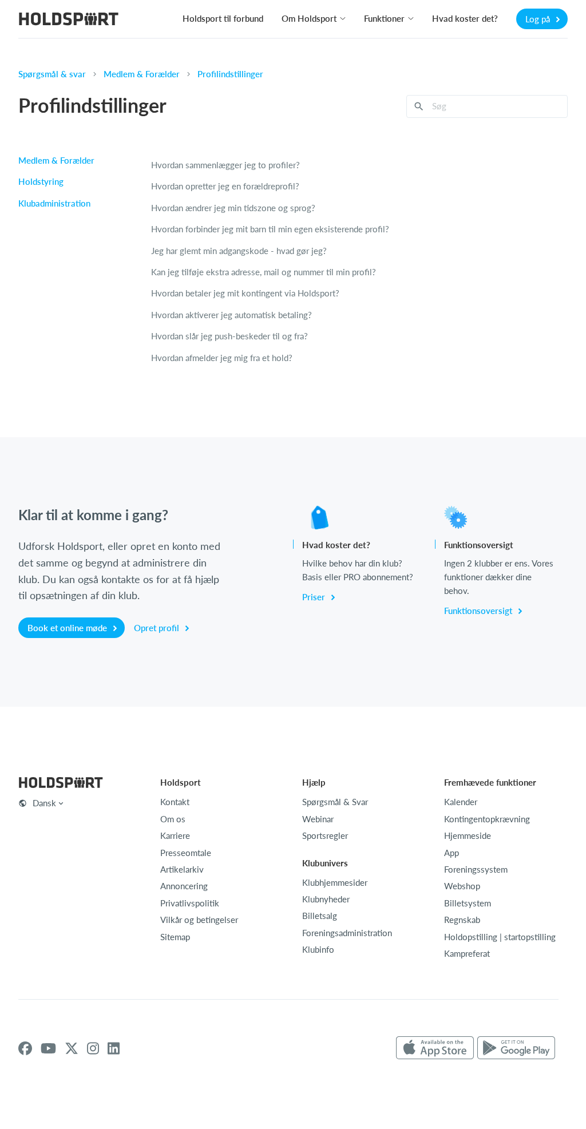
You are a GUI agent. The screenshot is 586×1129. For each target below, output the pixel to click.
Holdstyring (41, 181)
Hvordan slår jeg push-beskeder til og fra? (229, 336)
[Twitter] (71, 1048)
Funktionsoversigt (479, 610)
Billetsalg (319, 915)
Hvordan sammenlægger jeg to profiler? (225, 165)
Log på (538, 19)
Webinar (318, 819)
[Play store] (516, 1048)
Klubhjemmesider (334, 882)
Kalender (460, 802)
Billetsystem (467, 903)
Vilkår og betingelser (199, 919)
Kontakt (174, 802)
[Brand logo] (68, 20)
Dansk (44, 803)
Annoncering (184, 886)
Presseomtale (185, 852)
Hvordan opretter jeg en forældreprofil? (225, 186)
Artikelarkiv (182, 869)
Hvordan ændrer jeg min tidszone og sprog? (233, 208)
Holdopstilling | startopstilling (500, 937)
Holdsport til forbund (223, 18)
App (451, 852)
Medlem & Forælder (142, 74)
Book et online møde (68, 628)
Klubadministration (54, 203)
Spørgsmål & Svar (335, 802)
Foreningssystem (476, 869)
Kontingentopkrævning (487, 819)
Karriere (175, 835)
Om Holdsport (309, 18)
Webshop (462, 886)
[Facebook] (25, 1048)
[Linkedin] (114, 1048)
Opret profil (157, 628)
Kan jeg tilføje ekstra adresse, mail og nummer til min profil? (263, 272)
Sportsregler (325, 835)
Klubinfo (318, 949)
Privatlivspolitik (189, 903)
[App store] (435, 1048)
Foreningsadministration (347, 933)
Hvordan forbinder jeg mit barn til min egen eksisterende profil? (270, 229)
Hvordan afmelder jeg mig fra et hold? (221, 357)
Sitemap (175, 937)
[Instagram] (93, 1048)
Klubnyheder (326, 899)
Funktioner (384, 18)
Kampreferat (467, 953)
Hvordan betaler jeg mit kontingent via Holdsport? (245, 293)
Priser (314, 597)
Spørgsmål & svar (52, 74)
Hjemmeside (467, 835)
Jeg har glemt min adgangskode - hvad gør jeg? (239, 250)
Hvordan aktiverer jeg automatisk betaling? (231, 315)
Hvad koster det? (465, 18)
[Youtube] (48, 1048)
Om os (172, 819)
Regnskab (462, 919)
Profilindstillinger (230, 74)
